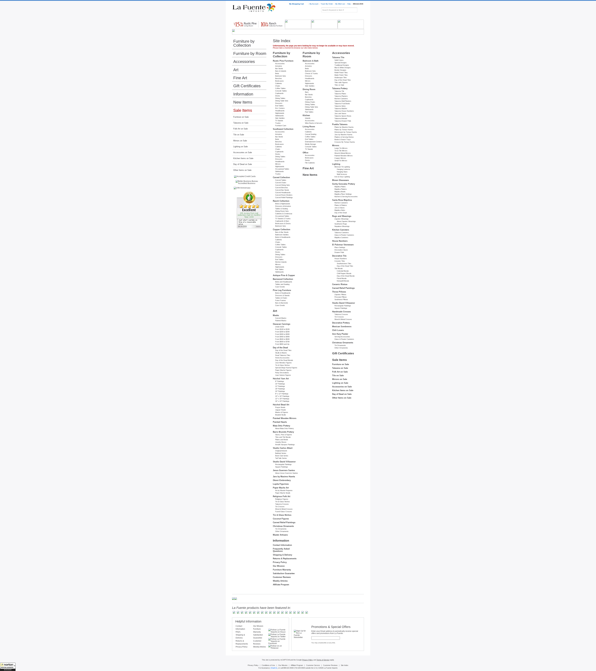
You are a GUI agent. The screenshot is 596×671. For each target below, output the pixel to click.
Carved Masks (280, 318)
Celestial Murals (343, 271)
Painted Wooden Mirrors (284, 418)
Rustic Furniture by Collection (245, 17)
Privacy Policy (280, 562)
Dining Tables (280, 98)
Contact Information (282, 545)
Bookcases (279, 81)
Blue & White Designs (342, 68)
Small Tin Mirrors (340, 161)
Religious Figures (281, 499)
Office (305, 152)
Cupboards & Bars (282, 221)
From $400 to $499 (282, 337)
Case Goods (280, 287)
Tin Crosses (279, 506)
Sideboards (279, 116)
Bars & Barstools (281, 303)
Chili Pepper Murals (344, 273)
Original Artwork (281, 451)
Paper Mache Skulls (282, 493)
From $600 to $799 (282, 342)
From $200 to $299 (282, 332)
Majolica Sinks (339, 210)
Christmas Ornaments (283, 526)
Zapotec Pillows (340, 294)
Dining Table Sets (281, 101)
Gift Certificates (247, 86)
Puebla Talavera (339, 124)
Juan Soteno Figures (283, 375)
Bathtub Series (280, 453)
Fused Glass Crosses (283, 511)
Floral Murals (342, 278)
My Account (313, 4)
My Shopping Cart (296, 4)
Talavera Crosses (282, 504)
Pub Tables (279, 269)
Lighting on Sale (240, 146)
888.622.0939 (358, 4)
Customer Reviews (282, 577)
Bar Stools (279, 68)
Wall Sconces (342, 174)
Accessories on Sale (242, 152)
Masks (276, 315)
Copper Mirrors (340, 158)
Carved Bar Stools (282, 190)
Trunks (278, 123)
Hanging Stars (342, 172)
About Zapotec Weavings (346, 221)
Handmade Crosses (341, 311)
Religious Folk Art (281, 496)
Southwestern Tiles (344, 263)
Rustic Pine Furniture (283, 61)
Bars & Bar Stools (282, 232)
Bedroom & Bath (310, 61)
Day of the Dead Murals (284, 360)
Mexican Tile (312, 17)
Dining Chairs (310, 102)
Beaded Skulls (280, 415)
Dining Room (309, 89)
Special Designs (340, 63)
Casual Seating (310, 134)
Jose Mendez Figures (283, 363)
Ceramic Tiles (339, 261)
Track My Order (327, 4)
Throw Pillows (339, 292)
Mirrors (278, 164)
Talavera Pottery (321, 17)
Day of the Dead (280, 347)
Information (243, 94)
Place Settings (339, 247)
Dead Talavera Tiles (282, 355)
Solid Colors (338, 60)
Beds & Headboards (282, 237)
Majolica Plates (340, 187)
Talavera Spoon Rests (342, 116)
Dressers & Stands (282, 295)
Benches (278, 78)
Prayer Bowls (280, 407)
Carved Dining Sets (282, 185)
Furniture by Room (249, 53)
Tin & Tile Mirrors (340, 151)
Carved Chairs (280, 183)
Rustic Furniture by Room (269, 17)
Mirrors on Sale (240, 141)
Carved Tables (280, 180)
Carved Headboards (283, 192)
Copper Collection (281, 229)
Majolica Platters (340, 189)
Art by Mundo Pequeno (283, 490)
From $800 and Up (282, 344)
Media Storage (310, 144)
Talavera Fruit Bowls (342, 103)
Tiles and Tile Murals (283, 437)
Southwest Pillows (341, 299)
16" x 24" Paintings (282, 401)
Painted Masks (280, 320)
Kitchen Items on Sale (243, 158)
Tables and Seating (282, 284)
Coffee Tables (280, 88)
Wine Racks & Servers (313, 123)
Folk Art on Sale (240, 129)
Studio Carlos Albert (282, 448)
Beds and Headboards (283, 282)
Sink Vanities (280, 118)
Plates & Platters (340, 205)
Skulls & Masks (281, 353)
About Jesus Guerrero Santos (286, 473)
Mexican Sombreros (341, 326)
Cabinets (278, 83)
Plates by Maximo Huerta (343, 127)
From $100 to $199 (282, 329)
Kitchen (306, 115)
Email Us (274, 668)
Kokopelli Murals (343, 281)
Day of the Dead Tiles (283, 350)
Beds (277, 73)
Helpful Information (248, 621)
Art (305, 17)
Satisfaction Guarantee (284, 573)
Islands (307, 118)
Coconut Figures (281, 519)
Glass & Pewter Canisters (344, 235)
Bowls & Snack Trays (342, 139)
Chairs (277, 86)
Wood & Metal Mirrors (342, 153)
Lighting (343, 17)
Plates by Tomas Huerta (343, 130)
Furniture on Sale (241, 117)
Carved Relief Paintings (284, 197)
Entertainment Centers (313, 142)
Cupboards (279, 93)
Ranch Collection (281, 201)
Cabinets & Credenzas (283, 214)
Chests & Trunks (311, 73)
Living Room (309, 126)
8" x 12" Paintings (281, 394)
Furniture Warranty (282, 570)
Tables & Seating (281, 209)
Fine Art (240, 77)
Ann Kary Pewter (340, 334)
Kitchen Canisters (341, 99)
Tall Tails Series (281, 458)
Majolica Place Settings (343, 194)
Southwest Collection (283, 129)
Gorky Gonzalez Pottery (343, 184)
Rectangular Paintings (283, 464)
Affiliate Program (281, 584)
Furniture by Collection (244, 43)
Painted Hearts (280, 422)
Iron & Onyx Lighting (342, 177)
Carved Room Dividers (283, 195)
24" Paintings (280, 391)
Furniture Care (280, 125)
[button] (8, 667)
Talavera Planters (341, 96)
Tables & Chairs (281, 298)
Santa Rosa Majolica (342, 200)
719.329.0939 (300, 668)
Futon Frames (280, 300)
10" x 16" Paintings (282, 396)
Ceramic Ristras (339, 284)
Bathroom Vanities (282, 235)
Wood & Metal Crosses (284, 509)
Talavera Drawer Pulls (342, 121)
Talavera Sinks (340, 106)
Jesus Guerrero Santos (284, 470)
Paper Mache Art (281, 488)
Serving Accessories (342, 337)
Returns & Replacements (284, 558)
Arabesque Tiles (340, 77)
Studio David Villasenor (284, 462)
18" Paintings (280, 389)
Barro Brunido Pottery (283, 432)
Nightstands (279, 113)
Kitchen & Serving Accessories (346, 196)
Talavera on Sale (240, 123)
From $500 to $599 (282, 339)
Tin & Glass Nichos (282, 365)
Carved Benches (281, 187)
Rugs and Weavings (341, 216)
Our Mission (279, 566)
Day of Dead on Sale (242, 164)
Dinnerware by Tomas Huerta (345, 132)
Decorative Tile (339, 256)
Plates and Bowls (281, 440)
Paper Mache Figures (283, 370)
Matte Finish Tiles (341, 75)
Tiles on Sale (339, 85)
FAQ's (238, 632)
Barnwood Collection (283, 279)
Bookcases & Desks (283, 223)
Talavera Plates (340, 94)
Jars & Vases (339, 208)
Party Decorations (282, 373)
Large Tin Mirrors (341, 148)
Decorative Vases (341, 250)
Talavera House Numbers (344, 111)
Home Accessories (291, 17)
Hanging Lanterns (343, 169)
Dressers (278, 103)
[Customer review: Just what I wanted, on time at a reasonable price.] (249, 210)
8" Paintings (279, 381)
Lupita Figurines (281, 484)
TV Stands (279, 121)
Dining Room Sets (282, 211)
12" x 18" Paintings (282, 399)
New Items (242, 102)
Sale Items (356, 17)
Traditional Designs (341, 65)
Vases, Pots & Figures (283, 435)
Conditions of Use (268, 665)
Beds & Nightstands (282, 204)
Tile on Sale (238, 134)
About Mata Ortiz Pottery (284, 428)
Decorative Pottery (341, 323)
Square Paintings (281, 467)
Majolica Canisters (341, 237)
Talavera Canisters (341, 232)
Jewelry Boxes (280, 442)
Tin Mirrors (332, 17)
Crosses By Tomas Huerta (344, 142)
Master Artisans (280, 535)
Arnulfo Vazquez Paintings (285, 444)
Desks (277, 96)
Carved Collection (281, 177)
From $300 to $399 (282, 334)
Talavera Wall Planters (342, 101)
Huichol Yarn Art (281, 378)
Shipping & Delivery (282, 555)
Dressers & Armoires (283, 206)
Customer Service (313, 665)
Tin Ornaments (281, 529)
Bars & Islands (280, 71)
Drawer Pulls (339, 252)
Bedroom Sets (280, 76)
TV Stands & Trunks (283, 218)
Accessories (244, 61)
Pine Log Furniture (282, 290)
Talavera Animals (340, 118)
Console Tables (281, 91)
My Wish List (340, 4)
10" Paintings (280, 384)
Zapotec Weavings (341, 219)
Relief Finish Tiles (341, 72)
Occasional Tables (282, 169)
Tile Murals (338, 268)
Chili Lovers (338, 330)
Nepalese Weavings (342, 226)
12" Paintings (280, 386)
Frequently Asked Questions (281, 550)
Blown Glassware (340, 180)
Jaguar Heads (280, 410)
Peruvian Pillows (340, 297)
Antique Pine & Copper (284, 275)
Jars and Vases (340, 113)
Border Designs (340, 70)
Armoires (278, 66)
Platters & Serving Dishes (344, 137)
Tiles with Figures (341, 82)
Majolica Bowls (339, 192)
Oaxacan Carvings (281, 324)
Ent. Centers (280, 108)
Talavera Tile (338, 57)
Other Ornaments (282, 531)
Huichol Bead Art (281, 404)
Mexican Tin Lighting (342, 167)
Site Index (344, 665)
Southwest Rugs (340, 224)
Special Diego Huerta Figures (286, 368)
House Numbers (340, 241)
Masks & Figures (281, 412)
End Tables (279, 106)
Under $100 (279, 327)
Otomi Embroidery (282, 480)
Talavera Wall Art (340, 108)
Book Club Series (281, 456)
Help (349, 4)
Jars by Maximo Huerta (284, 476)
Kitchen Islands (281, 262)
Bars (307, 92)
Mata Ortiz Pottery (281, 426)
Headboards (279, 111)
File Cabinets (310, 163)
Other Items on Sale (242, 170)
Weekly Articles (280, 581)
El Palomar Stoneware (343, 245)
